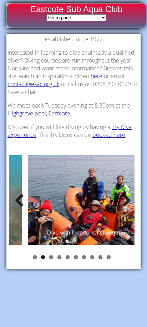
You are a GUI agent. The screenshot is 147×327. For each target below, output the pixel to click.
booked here (108, 135)
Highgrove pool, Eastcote (38, 113)
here (96, 76)
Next (124, 200)
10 (109, 257)
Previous (19, 200)
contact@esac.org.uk (33, 84)
